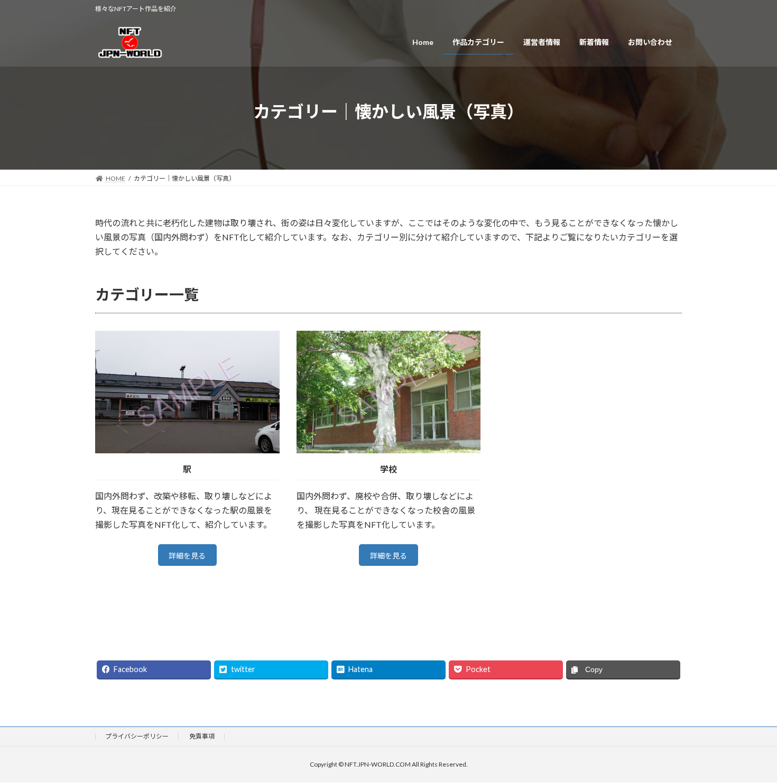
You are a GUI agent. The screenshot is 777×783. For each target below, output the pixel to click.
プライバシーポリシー (137, 736)
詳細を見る (187, 555)
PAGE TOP (749, 750)
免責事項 (202, 736)
